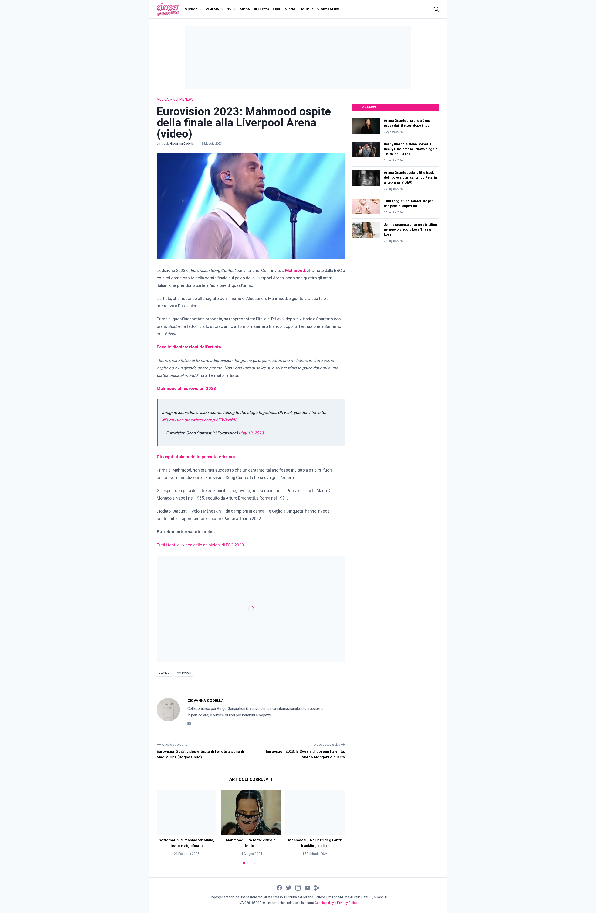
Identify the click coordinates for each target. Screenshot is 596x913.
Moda (245, 9)
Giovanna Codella (182, 143)
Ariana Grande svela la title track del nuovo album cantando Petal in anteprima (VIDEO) (410, 177)
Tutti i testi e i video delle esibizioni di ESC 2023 (200, 544)
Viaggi (291, 9)
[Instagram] (298, 887)
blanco (164, 672)
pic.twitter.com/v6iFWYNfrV (210, 419)
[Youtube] (307, 887)
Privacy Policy (347, 903)
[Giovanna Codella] (168, 712)
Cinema (212, 9)
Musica (191, 9)
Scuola (307, 9)
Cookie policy (324, 903)
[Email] (189, 723)
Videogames (328, 9)
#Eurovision (172, 419)
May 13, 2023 (251, 432)
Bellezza (261, 9)
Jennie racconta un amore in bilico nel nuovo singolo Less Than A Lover (410, 229)
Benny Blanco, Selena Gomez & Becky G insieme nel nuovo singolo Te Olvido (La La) (410, 149)
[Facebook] (279, 887)
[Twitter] (288, 887)
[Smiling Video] (316, 887)
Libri (277, 9)
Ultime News (183, 99)
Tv (229, 9)
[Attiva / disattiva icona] (436, 9)
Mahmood (184, 672)
